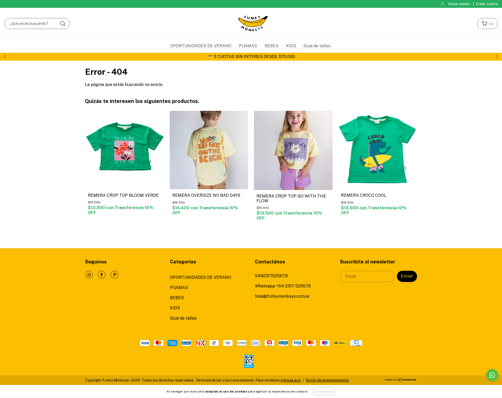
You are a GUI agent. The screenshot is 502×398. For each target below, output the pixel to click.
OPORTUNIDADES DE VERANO (200, 45)
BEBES (271, 45)
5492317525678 (271, 275)
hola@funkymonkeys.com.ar (282, 296)
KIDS (291, 45)
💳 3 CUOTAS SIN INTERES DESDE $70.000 (251, 56)
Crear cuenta (487, 4)
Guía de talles (317, 45)
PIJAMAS (248, 45)
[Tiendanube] (400, 380)
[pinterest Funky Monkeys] (114, 275)
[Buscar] (63, 23)
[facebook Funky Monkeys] (102, 275)
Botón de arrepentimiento (327, 380)
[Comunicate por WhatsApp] (492, 375)
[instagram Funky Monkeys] (89, 275)
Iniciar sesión (459, 4)
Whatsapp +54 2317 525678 (283, 286)
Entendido (324, 391)
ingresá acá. (291, 380)
